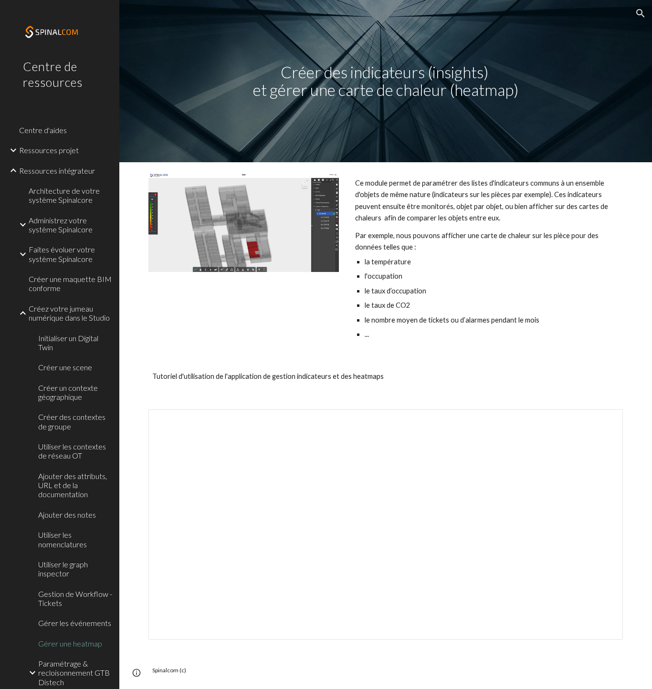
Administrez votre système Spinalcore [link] (61, 225)
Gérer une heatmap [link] (70, 643)
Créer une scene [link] (65, 367)
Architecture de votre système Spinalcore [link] (64, 195)
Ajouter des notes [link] (67, 514)
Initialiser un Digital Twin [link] (68, 343)
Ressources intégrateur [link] (57, 170)
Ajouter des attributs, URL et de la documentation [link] (72, 485)
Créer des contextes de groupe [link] (71, 421)
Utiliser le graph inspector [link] (63, 569)
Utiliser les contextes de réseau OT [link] (72, 451)
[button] (640, 13)
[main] (386, 81)
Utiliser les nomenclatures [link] (62, 539)
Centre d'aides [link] (43, 130)
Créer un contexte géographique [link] (68, 392)
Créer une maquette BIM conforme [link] (70, 283)
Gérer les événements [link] (74, 622)
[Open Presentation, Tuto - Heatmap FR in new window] (604, 421)
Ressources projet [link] (49, 150)
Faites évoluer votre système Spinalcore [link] (62, 254)
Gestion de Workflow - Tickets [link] (75, 598)
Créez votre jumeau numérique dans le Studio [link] (69, 313)
